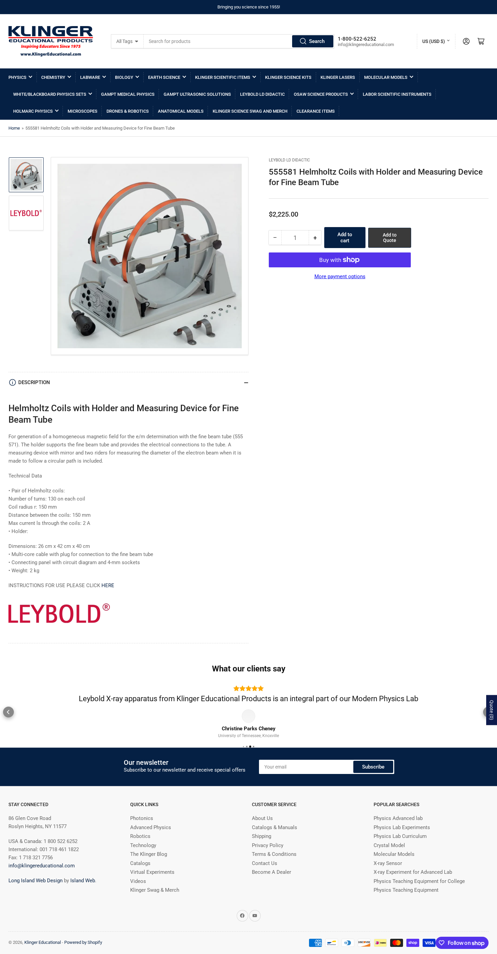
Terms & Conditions (274, 865)
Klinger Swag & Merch (154, 900)
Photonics (141, 829)
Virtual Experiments (152, 883)
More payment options (339, 276)
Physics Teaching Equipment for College (419, 892)
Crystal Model (389, 856)
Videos (138, 892)
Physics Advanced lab (398, 829)
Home (14, 128)
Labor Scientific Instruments (397, 94)
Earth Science (164, 77)
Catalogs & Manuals (274, 838)
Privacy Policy (267, 856)
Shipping (261, 847)
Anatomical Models (181, 111)
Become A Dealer (271, 883)
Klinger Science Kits (288, 77)
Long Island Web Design (35, 891)
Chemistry (53, 77)
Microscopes (82, 111)
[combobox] (239, 41)
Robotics (140, 847)
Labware (90, 77)
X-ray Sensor (388, 874)
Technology (143, 856)
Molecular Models (385, 77)
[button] (8, 717)
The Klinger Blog (148, 865)
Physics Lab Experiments (402, 838)
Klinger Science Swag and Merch (250, 111)
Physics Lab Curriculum (400, 847)
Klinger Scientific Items (222, 77)
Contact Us (264, 874)
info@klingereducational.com (41, 876)
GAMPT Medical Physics (128, 94)
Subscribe (373, 777)
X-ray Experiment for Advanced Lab (413, 883)
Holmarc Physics (33, 111)
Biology (124, 77)
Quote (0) (491, 710)
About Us (262, 829)
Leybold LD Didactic (262, 94)
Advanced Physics (150, 838)
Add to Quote (390, 237)
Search (317, 41)
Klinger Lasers (338, 77)
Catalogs (140, 874)
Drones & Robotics (127, 111)
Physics (17, 77)
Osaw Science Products (321, 94)
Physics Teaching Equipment (406, 900)
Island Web (82, 891)
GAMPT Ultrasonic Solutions (197, 94)
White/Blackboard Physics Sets (49, 94)
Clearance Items (316, 111)
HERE (107, 585)
